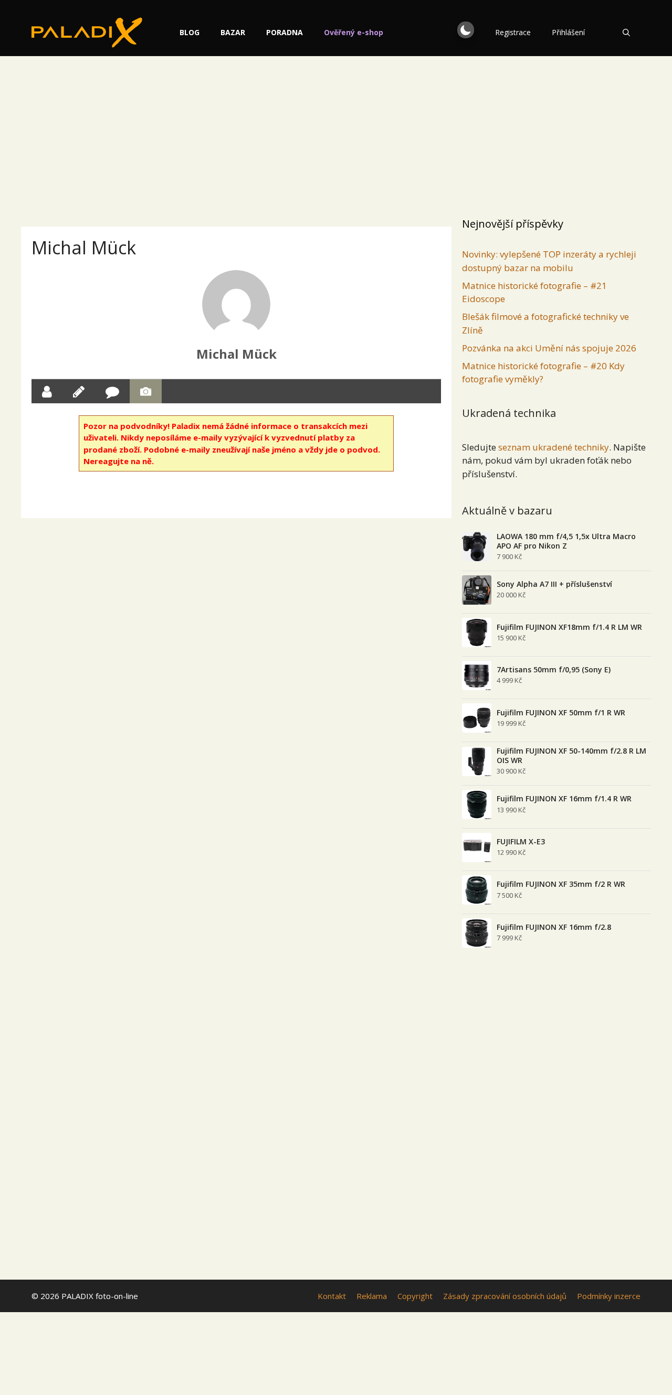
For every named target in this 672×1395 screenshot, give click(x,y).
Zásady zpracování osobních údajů (504, 1296)
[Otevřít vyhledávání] (626, 32)
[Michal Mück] (236, 304)
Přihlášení (568, 32)
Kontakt (332, 1296)
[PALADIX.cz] (87, 32)
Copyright (415, 1296)
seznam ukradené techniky (553, 447)
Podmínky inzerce (608, 1296)
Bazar (232, 32)
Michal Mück (236, 353)
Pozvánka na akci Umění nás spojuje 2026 (549, 348)
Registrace (513, 32)
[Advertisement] (336, 133)
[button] (465, 30)
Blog (190, 32)
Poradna (284, 32)
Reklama (371, 1296)
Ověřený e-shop (353, 32)
